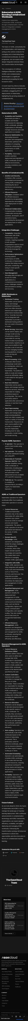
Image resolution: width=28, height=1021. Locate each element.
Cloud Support (5, 988)
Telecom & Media (19, 981)
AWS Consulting (6, 986)
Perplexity (15, 852)
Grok (6, 855)
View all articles (8, 933)
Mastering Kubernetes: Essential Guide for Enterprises (14, 106)
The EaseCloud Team (8, 41)
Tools (3, 1006)
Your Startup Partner (7, 971)
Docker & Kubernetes (7, 974)
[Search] (16, 2)
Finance (17, 984)
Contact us (4, 1003)
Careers (4, 998)
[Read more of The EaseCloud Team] (4, 37)
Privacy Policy (4, 1014)
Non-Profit (17, 978)
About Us (4, 995)
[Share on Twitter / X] (12, 1016)
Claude (22, 852)
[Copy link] (24, 1016)
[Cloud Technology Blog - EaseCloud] (8, 2)
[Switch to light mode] (21, 2)
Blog (3, 8)
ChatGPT (7, 852)
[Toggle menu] (25, 2)
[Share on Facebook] (20, 1016)
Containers (8, 8)
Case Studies (5, 1000)
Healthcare (18, 986)
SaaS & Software (19, 971)
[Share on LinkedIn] (16, 1016)
